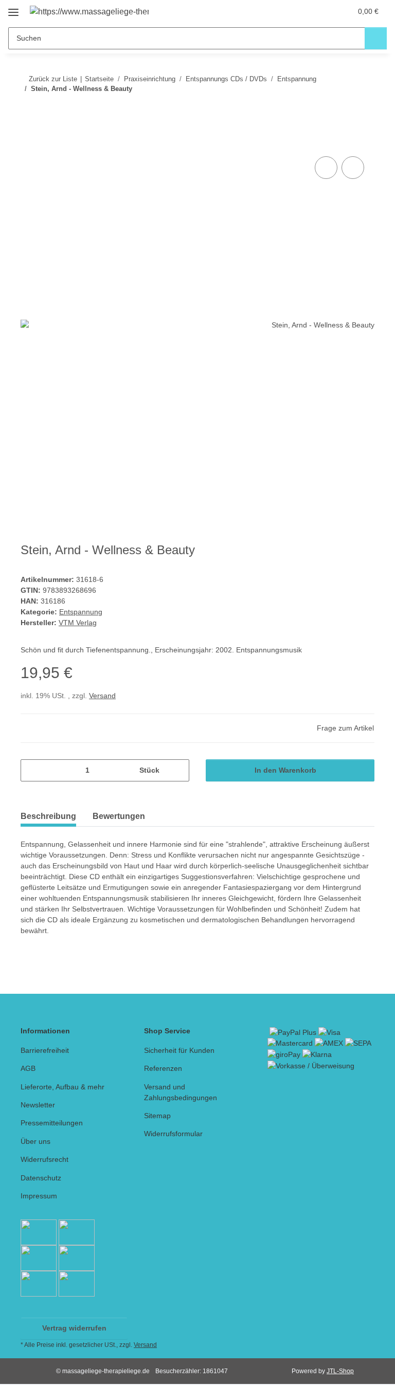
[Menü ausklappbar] (13, 8)
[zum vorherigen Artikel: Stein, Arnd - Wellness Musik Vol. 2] (341, 109)
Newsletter (38, 1105)
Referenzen (163, 1068)
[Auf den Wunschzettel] (353, 167)
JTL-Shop (340, 1371)
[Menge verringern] (32, 770)
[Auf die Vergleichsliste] (326, 167)
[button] (303, 11)
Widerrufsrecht (44, 1159)
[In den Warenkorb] (29, 142)
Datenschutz (41, 1178)
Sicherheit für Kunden (179, 1050)
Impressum (39, 1196)
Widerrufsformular (173, 1133)
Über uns (35, 1141)
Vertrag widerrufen (74, 1328)
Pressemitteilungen (52, 1123)
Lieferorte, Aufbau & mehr (62, 1087)
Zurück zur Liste (53, 79)
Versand (102, 695)
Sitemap (157, 1115)
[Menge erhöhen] (178, 770)
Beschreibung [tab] (48, 816)
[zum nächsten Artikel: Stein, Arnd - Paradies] (363, 109)
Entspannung (80, 612)
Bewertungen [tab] (119, 816)
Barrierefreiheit (45, 1050)
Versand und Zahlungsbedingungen (180, 1092)
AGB (28, 1068)
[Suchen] (376, 38)
